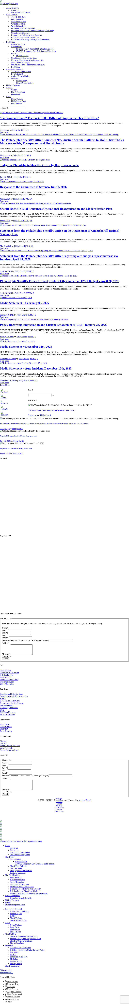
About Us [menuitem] (14, 848)
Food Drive (4, 724)
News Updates (17, 99)
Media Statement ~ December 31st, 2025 (26, 346)
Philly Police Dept (18, 101)
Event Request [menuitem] (16, 913)
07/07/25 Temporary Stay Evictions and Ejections (36, 51)
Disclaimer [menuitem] (14, 952)
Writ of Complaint (18, 26)
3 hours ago (4, 130)
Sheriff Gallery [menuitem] (16, 918)
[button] (6, 973)
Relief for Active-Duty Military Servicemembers (30, 40)
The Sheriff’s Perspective (21, 72)
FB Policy (59, 805)
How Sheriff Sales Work (10, 701)
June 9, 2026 (5, 199)
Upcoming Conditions (9, 708)
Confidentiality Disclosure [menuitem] (20, 948)
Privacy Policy (59, 811)
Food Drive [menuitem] (14, 927)
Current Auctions (18, 44)
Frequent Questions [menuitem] (18, 873)
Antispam (59, 798)
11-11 (7, 385)
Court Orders (16, 46)
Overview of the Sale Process (11, 703)
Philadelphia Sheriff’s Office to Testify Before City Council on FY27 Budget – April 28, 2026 (59, 281)
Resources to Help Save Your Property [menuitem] (25, 889)
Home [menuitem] (7, 846)
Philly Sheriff (17, 130)
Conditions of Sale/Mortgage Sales (14, 696)
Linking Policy (59, 807)
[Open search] (1, 108)
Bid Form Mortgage (8, 712)
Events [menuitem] (7, 902)
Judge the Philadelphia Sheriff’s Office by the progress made (39, 165)
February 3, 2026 (7, 315)
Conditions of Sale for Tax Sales (24, 58)
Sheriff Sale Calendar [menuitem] (18, 866)
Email (5, 638)
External (59, 804)
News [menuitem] (7, 923)
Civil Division (11, 15)
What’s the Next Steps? (20, 62)
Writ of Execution (18, 24)
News (8, 97)
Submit (5, 659)
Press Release (16, 103)
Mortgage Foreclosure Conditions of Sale (27, 60)
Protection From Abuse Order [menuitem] (22, 886)
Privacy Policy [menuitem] (16, 964)
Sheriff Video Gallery (24, 83)
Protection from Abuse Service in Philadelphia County (32, 31)
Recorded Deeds (6, 705)
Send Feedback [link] (6, 748)
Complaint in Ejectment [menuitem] (19, 884)
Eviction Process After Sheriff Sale (25, 37)
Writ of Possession (18, 21)
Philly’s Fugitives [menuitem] (12, 900)
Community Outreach (14, 69)
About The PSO (12, 8)
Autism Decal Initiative (20, 76)
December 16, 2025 (8, 380)
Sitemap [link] (3, 741)
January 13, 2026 (7, 337)
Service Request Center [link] (9, 750)
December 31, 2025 (8, 358)
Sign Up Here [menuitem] (10, 934)
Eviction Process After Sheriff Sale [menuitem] (24, 891)
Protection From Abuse (9, 679)
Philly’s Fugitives (13, 85)
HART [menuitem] (13, 916)
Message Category (10, 640)
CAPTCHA (7, 656)
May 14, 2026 (5, 246)
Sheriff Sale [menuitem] (9, 857)
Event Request (17, 74)
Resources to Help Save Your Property (26, 35)
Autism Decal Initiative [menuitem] (19, 911)
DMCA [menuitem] (13, 954)
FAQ (2, 710)
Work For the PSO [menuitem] (12, 896)
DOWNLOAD (22, 56)
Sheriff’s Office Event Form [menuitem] (21, 941)
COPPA (59, 800)
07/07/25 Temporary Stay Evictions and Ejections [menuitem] (35, 864)
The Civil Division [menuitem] (12, 875)
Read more (4, 132)
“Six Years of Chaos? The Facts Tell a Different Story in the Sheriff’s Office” (49, 118)
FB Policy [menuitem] (14, 959)
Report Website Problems (10, 746)
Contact (9, 87)
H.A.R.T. (15, 53)
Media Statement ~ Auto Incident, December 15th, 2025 (36, 368)
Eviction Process (6, 675)
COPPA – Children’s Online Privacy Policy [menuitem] (27, 950)
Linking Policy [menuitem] (16, 961)
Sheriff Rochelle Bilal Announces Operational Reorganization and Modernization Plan (56, 208)
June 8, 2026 (5, 221)
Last (4, 633)
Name (5, 628)
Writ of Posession (7, 684)
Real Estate (10, 42)
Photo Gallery (21, 81)
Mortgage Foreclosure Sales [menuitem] (21, 871)
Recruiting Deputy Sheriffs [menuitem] (20, 898)
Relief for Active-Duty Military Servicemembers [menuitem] (29, 893)
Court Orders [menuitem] (15, 859)
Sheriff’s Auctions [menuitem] (12, 966)
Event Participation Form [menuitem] (15, 905)
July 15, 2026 (5, 177)
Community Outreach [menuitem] (13, 909)
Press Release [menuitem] (15, 932)
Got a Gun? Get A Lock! (21, 12)
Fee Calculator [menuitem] (16, 877)
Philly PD (4, 729)
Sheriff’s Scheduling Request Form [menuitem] (24, 936)
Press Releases (6, 731)
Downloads (15, 94)
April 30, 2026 (6, 271)
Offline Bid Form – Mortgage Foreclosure (28, 65)
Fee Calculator (17, 19)
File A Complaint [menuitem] (17, 943)
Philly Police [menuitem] (15, 929)
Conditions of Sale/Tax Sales (11, 694)
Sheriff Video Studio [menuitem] (18, 920)
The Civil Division (18, 17)
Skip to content (6, 970)
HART (3, 698)
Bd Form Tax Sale (7, 714)
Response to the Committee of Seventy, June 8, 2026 (33, 187)
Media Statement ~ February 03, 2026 (24, 303)
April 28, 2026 (6, 293)
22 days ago (5, 155)
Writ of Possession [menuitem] (17, 880)
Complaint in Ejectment (20, 33)
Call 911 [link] (3, 743)
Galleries (14, 78)
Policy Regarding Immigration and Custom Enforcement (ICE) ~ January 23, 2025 (53, 324)
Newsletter (59, 809)
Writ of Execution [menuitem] (17, 882)
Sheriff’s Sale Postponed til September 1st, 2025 (35, 49)
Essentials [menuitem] (9, 945)
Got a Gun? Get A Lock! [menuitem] (20, 852)
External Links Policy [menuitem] (18, 957)
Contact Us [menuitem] (14, 850)
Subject (5, 643)
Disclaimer (59, 802)
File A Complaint (18, 92)
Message (6, 654)
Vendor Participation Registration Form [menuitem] (25, 939)
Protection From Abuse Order (23, 28)
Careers (14, 90)
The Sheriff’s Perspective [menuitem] (20, 855)
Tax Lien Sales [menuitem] (16, 868)
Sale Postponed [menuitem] (21, 861)
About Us (15, 10)
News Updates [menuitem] (16, 925)
